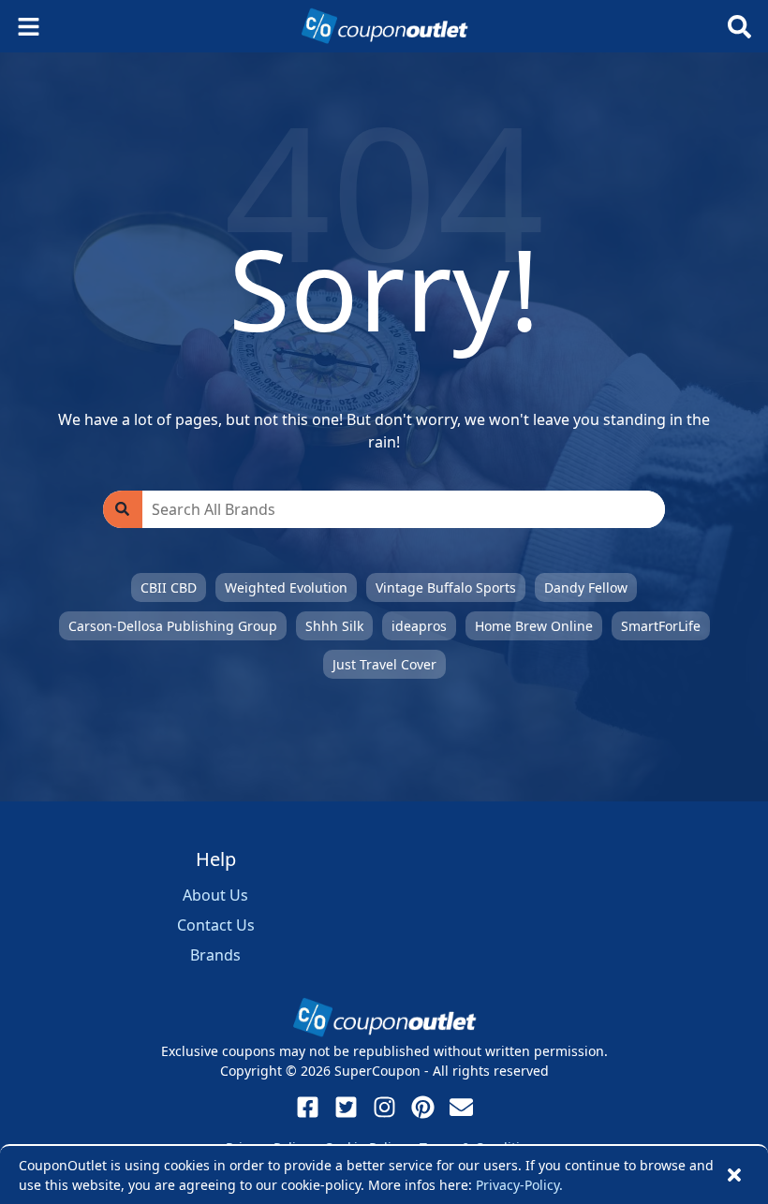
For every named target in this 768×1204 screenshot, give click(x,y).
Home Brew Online (534, 626)
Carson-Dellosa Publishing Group (172, 626)
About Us (215, 895)
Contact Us (216, 925)
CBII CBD (168, 587)
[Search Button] (739, 26)
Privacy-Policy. (519, 1185)
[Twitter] (346, 1107)
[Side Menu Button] (28, 26)
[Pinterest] (423, 1107)
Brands (215, 955)
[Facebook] (307, 1107)
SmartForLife (661, 626)
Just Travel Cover (384, 664)
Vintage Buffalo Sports (446, 587)
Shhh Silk (334, 626)
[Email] (461, 1107)
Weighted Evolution (286, 587)
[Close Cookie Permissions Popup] (734, 1175)
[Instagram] (384, 1107)
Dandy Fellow (586, 587)
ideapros (419, 626)
